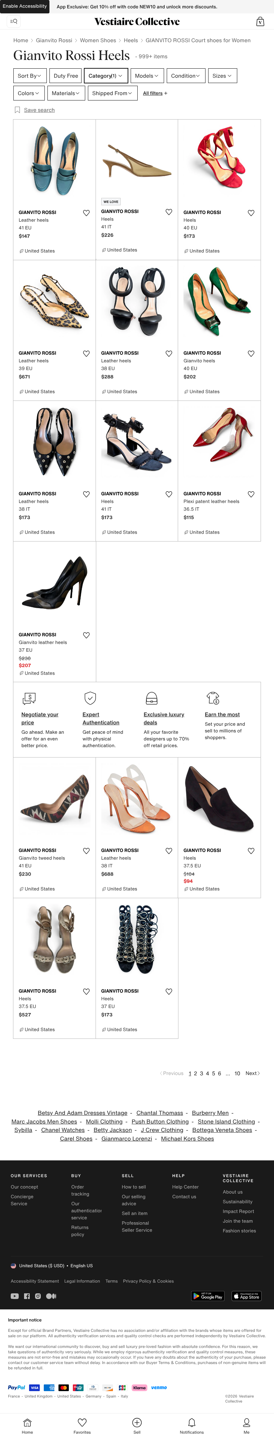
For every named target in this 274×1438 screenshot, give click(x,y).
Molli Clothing (104, 1122)
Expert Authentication (101, 718)
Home (20, 40)
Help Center (185, 1187)
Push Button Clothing (160, 1122)
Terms (111, 1281)
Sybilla (23, 1130)
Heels (131, 40)
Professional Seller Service (137, 1227)
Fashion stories (239, 1230)
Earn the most (222, 714)
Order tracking (80, 1190)
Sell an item (134, 1213)
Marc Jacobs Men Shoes (44, 1122)
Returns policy (80, 1231)
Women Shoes (98, 40)
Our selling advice (133, 1200)
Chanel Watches (63, 1130)
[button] (260, 21)
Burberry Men (210, 1113)
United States (69, 1396)
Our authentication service (87, 1210)
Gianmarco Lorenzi (127, 1139)
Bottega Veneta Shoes (222, 1130)
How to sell (134, 1187)
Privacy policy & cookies (148, 1281)
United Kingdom (39, 1396)
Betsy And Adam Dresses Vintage (82, 1113)
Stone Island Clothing (226, 1122)
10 (237, 1073)
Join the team (238, 1221)
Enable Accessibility (25, 6)
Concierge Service (22, 1200)
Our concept (24, 1187)
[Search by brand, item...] (14, 21)
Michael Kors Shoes (187, 1139)
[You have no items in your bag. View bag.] (260, 21)
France (14, 1396)
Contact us (184, 1196)
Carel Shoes (76, 1139)
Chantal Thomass (159, 1113)
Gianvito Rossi (54, 40)
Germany (94, 1396)
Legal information (82, 1281)
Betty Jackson (113, 1130)
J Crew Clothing (162, 1130)
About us (233, 1192)
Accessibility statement (35, 1281)
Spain (111, 1396)
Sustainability (238, 1201)
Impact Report (238, 1211)
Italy (124, 1396)
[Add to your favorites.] (87, 213)
